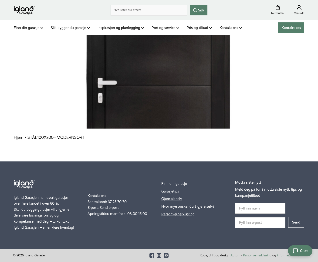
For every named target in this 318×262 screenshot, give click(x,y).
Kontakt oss (229, 27)
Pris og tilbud (197, 27)
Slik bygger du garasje (68, 27)
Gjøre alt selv (171, 198)
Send (296, 222)
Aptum (235, 255)
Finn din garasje (26, 27)
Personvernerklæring (178, 214)
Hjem (19, 137)
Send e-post (109, 207)
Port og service (163, 27)
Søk (200, 10)
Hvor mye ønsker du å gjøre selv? (187, 206)
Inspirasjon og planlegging (119, 27)
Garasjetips (170, 191)
